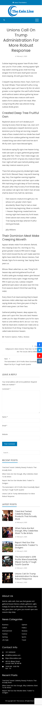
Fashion (5, 634)
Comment (6, 389)
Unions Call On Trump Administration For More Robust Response (26, 576)
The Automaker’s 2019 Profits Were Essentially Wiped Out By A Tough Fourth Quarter (20, 361)
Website (5, 434)
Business (5, 625)
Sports (24, 637)
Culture (4, 628)
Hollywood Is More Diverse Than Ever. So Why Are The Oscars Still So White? (21, 349)
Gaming (5, 637)
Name (5, 417)
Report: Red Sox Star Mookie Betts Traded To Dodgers (26, 545)
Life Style (5, 640)
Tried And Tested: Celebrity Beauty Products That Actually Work (26, 515)
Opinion (14, 337)
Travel (24, 640)
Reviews (26, 337)
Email (4, 426)
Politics (20, 337)
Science (24, 634)
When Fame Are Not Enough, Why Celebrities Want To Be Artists (26, 531)
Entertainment (7, 631)
